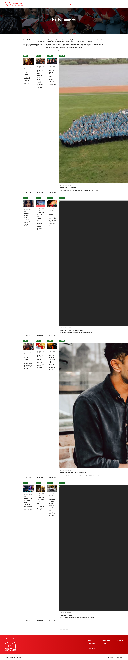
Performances (44, 4)
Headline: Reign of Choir (51, 72)
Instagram (120, 640)
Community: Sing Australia (68, 187)
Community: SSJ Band (66, 615)
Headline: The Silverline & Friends (28, 357)
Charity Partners (62, 4)
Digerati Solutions (119, 657)
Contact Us (75, 4)
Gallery (69, 4)
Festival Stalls (53, 4)
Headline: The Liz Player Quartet (28, 72)
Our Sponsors (36, 4)
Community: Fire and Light (40, 214)
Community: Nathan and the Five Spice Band (73, 472)
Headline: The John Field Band (28, 500)
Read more (28, 192)
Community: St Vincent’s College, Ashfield (72, 330)
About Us (29, 4)
